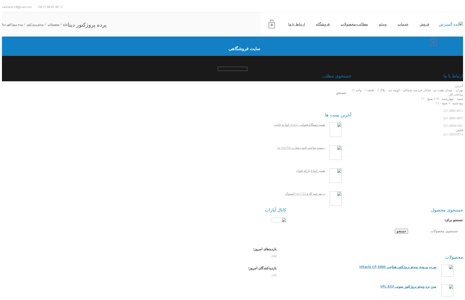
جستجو (401, 231)
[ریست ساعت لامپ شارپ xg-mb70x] (333, 159)
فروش (424, 24)
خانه (65, 24)
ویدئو (383, 24)
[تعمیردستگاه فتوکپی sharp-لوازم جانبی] (333, 136)
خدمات (403, 24)
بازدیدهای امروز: (264, 249)
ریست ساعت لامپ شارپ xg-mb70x (301, 147)
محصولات (53, 24)
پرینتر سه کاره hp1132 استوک (305, 193)
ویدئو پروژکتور (35, 24)
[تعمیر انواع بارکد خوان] (333, 182)
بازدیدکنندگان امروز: (262, 268)
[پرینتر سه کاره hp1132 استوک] (333, 204)
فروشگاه (323, 24)
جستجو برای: (454, 220)
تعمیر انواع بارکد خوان (310, 170)
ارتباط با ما (296, 24)
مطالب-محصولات (354, 24)
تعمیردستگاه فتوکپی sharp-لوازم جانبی (299, 124)
